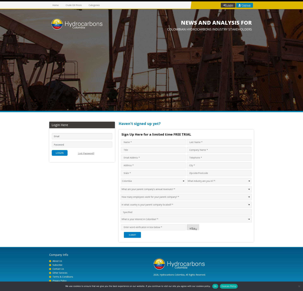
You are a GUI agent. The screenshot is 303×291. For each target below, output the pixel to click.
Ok (215, 286)
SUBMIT (132, 234)
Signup (246, 5)
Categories (94, 5)
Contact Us (58, 268)
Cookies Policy (228, 286)
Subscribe (57, 264)
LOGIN (60, 153)
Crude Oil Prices (74, 5)
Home (55, 5)
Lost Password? (86, 153)
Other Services (60, 272)
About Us (57, 260)
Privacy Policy (59, 280)
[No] (299, 286)
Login (229, 5)
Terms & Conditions (63, 276)
